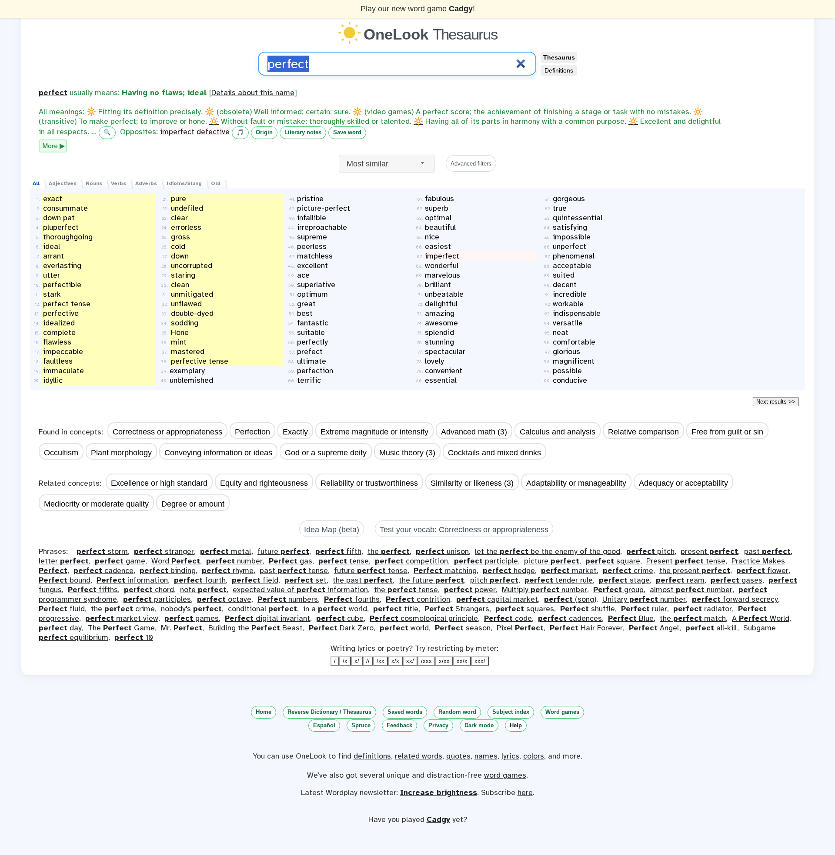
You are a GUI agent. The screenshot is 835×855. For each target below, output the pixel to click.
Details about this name (252, 92)
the (388, 551)
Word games (562, 712)
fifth (338, 551)
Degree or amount (192, 504)
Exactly (295, 432)
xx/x (462, 661)
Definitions (558, 70)
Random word (457, 712)
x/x (395, 661)
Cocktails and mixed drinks (494, 452)
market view (121, 618)
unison (442, 551)
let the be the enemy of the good (547, 551)
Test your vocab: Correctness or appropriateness (464, 529)
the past (363, 580)
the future (431, 580)
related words (418, 756)
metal (225, 551)
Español (324, 725)
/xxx (426, 661)
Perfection (252, 432)
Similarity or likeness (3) (472, 483)
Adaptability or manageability (576, 483)
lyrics (510, 756)
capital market (497, 599)
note (203, 589)
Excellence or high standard (159, 483)
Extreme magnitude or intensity (374, 432)
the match (693, 618)
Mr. (181, 628)
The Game (121, 628)
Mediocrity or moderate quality (96, 504)
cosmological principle (424, 618)
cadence (103, 570)
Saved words (404, 712)
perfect (53, 92)
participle (486, 561)
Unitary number (644, 599)
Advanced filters (471, 163)
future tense (370, 570)
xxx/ (479, 661)
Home (263, 712)
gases (736, 580)
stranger (164, 551)
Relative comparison (643, 432)
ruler (644, 608)
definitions (372, 756)
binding (168, 570)
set (305, 580)
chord (149, 589)
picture (551, 561)
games (191, 618)
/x (345, 661)
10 (133, 637)
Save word (347, 132)
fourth (200, 580)
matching (445, 570)
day (60, 628)
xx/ (410, 661)
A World (760, 618)
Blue (631, 618)
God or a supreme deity (326, 452)
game (120, 561)
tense (343, 561)
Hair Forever (586, 628)
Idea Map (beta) (331, 529)
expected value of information (300, 589)
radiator (702, 608)
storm (102, 551)
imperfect (177, 131)
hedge (509, 570)
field (255, 580)
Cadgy (461, 8)
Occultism (61, 452)
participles (157, 599)
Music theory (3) (407, 452)
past (767, 551)
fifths (93, 589)
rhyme (228, 570)
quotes (458, 756)
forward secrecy (735, 599)
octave (224, 599)
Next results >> (775, 401)
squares (524, 608)
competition (411, 561)
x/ (356, 661)
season (463, 628)
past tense (294, 570)
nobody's (191, 608)
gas (290, 561)
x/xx (444, 661)
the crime (123, 608)
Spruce (361, 725)
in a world (335, 608)
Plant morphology (121, 452)
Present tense (685, 561)
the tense (406, 589)
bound (64, 580)
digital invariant (267, 618)
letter (64, 561)
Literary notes (302, 132)
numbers (287, 599)
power (470, 589)
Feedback (399, 725)
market (569, 570)
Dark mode (479, 725)
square (612, 561)
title (395, 608)
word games (505, 775)
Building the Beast (255, 628)
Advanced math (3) (474, 432)
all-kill (711, 628)
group (618, 589)
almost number (691, 589)
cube (340, 618)
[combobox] (386, 163)
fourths (352, 599)
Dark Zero (341, 628)
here (525, 792)
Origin (264, 132)
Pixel (520, 628)
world (404, 628)
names (486, 756)
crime (628, 570)
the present (694, 570)
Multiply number (544, 589)
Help (516, 725)
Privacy (438, 725)
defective (213, 131)
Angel (654, 628)
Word (175, 561)
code (508, 618)
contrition (418, 599)
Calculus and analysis (557, 432)
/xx (380, 661)
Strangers (456, 608)
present (709, 551)
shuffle (587, 608)
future (283, 551)
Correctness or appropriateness (167, 432)
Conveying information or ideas (218, 452)
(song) (570, 599)
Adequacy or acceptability (683, 483)
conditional (262, 608)
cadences (570, 618)
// (368, 661)
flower (762, 570)
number (234, 561)
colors (533, 756)
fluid (62, 608)
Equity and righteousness (264, 483)
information (132, 580)
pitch (650, 551)
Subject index (510, 712)
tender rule (558, 580)
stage (624, 580)
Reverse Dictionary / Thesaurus (329, 712)
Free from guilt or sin (727, 432)
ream (680, 580)
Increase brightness (438, 792)
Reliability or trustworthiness (369, 483)
